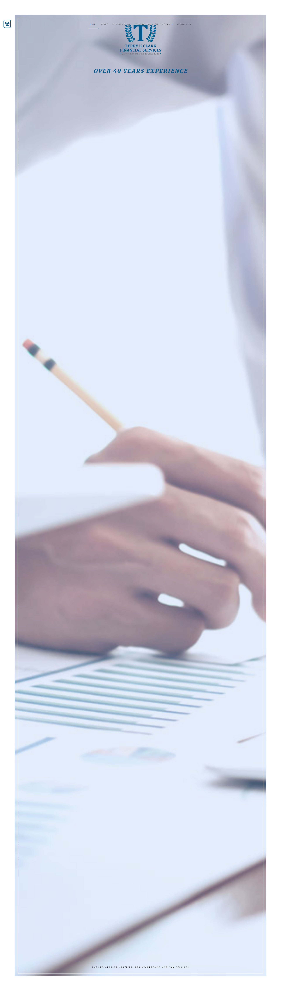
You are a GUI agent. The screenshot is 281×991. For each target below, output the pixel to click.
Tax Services (162, 24)
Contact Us (184, 24)
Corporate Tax (121, 24)
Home (93, 24)
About (104, 24)
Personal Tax (142, 24)
